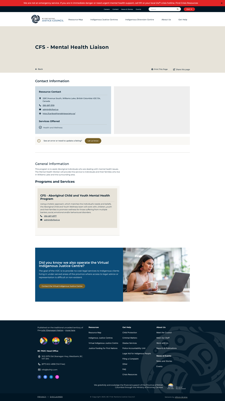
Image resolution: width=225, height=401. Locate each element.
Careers (107, 9)
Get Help (182, 19)
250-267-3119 (48, 105)
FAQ (124, 369)
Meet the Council (164, 332)
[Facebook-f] (39, 377)
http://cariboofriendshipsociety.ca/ (59, 113)
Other (124, 364)
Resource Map (75, 19)
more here (70, 330)
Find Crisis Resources (187, 3)
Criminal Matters (129, 338)
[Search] (179, 9)
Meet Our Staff (163, 338)
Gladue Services (129, 343)
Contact (115, 9)
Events (138, 9)
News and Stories (164, 361)
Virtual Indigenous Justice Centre (103, 343)
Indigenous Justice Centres (104, 19)
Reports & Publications (166, 348)
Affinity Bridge (181, 397)
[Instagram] (57, 377)
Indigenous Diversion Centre (139, 19)
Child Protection (129, 332)
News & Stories (127, 9)
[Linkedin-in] (51, 377)
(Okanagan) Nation (52, 330)
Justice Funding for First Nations (103, 348)
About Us (166, 19)
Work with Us (162, 343)
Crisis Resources (129, 374)
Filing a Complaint (130, 359)
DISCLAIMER (56, 397)
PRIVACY (42, 397)
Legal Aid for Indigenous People (136, 353)
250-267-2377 (50, 216)
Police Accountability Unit (133, 348)
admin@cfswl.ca (50, 109)
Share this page (183, 69)
